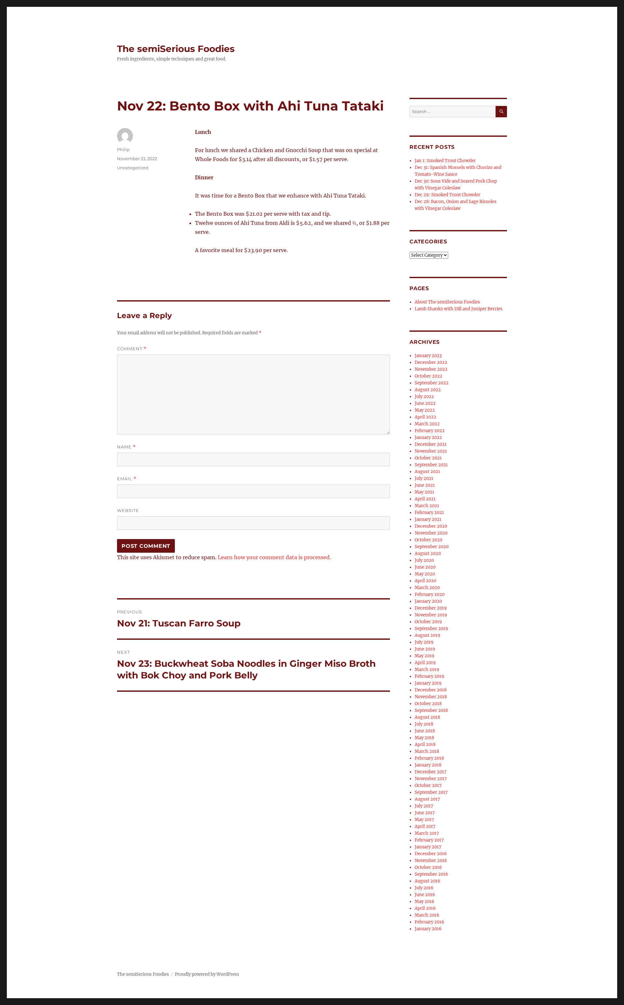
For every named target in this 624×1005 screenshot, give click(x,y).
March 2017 (427, 833)
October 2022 (428, 376)
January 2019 (428, 683)
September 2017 (431, 792)
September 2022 (431, 383)
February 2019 (429, 676)
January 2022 (428, 437)
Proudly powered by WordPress (207, 974)
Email (126, 479)
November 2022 (431, 369)
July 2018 (424, 724)
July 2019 (424, 642)
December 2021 (431, 444)
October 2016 (428, 867)
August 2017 (427, 799)
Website (128, 510)
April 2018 (425, 744)
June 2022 (425, 403)
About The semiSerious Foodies (447, 302)
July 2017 (424, 806)
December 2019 (431, 608)
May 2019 (425, 656)
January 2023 (428, 355)
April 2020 (425, 581)
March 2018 (427, 751)
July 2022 (424, 396)
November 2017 (431, 778)
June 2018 (425, 731)
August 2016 (427, 881)
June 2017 (425, 813)
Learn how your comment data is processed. (274, 557)
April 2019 (425, 662)
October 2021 (428, 458)
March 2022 (427, 424)
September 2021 (431, 465)
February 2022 (430, 430)
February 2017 (429, 840)
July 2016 (424, 888)
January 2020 (428, 601)
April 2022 (425, 417)
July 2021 (424, 478)
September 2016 (431, 874)
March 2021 (427, 506)
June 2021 (425, 485)
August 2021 (427, 471)
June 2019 (425, 649)
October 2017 (428, 785)
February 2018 (429, 758)
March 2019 (427, 669)
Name (126, 447)
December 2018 (431, 690)
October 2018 (428, 703)
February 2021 (429, 512)
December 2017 (431, 772)
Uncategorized (133, 167)
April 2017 (425, 826)
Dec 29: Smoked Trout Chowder (447, 195)
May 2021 (424, 492)
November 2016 (431, 860)
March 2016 (427, 915)
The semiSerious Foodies (176, 48)
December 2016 (431, 854)
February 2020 (430, 594)
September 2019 (431, 628)
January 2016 (428, 929)
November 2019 (431, 615)
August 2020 (428, 553)
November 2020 (431, 533)
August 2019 (427, 635)
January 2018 (428, 765)
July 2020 (424, 560)
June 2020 (425, 567)
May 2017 (424, 819)
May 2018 (424, 738)
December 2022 (431, 362)
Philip (123, 149)
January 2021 (428, 519)
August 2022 (428, 390)
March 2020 (427, 587)
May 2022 (425, 410)
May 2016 (425, 901)
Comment (132, 349)
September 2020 (431, 546)
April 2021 (425, 499)
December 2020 (431, 526)
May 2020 (425, 574)
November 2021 (431, 451)
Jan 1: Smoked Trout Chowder (445, 160)
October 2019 (428, 622)
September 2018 (431, 710)
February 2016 (429, 922)
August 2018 (427, 717)
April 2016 (425, 908)
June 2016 (425, 894)
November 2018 (431, 697)
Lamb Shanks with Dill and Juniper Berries (458, 309)
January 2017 (428, 847)
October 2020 (428, 540)
